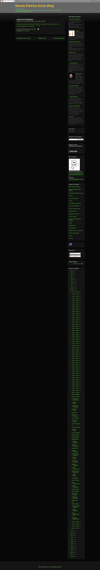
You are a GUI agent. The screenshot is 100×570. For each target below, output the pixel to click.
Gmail (70, 201)
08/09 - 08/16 (75, 334)
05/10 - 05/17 (75, 362)
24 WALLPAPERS (76, 426)
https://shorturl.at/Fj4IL (55, 10)
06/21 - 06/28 (75, 349)
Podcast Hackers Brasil (74, 208)
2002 (72, 556)
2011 (72, 537)
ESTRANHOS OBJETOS (75, 454)
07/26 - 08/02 (75, 339)
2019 (72, 281)
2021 (72, 277)
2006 (72, 548)
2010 (72, 539)
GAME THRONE (76, 423)
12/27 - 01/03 (75, 292)
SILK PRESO (75, 478)
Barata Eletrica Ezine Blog (34, 6)
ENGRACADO (75, 439)
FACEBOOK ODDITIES (75, 461)
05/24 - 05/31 (75, 358)
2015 (72, 290)
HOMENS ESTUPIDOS (75, 445)
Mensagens (74, 253)
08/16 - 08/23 (75, 332)
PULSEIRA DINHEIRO (74, 19)
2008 (72, 543)
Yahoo (70, 235)
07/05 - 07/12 (75, 345)
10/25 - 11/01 (75, 311)
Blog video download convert (76, 193)
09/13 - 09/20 (75, 324)
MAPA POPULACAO (76, 483)
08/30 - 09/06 (75, 328)
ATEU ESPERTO (76, 432)
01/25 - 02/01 (75, 521)
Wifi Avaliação (72, 228)
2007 (72, 546)
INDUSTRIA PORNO (74, 494)
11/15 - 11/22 (75, 305)
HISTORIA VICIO (74, 410)
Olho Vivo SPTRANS (74, 206)
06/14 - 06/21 (75, 352)
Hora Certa (71, 131)
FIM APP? (71, 116)
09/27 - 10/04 (75, 319)
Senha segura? (72, 216)
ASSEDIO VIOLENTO (75, 486)
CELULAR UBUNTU (74, 421)
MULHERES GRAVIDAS (75, 406)
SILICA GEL (75, 412)
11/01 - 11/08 (75, 309)
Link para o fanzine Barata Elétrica (23, 10)
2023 (72, 273)
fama (23, 30)
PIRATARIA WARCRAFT (75, 41)
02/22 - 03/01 (75, 386)
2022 (72, 275)
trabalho (27, 30)
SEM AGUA (74, 500)
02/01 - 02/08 (75, 392)
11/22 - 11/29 (75, 302)
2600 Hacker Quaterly (74, 186)
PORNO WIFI (72, 52)
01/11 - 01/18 (75, 526)
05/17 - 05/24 (75, 360)
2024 (72, 271)
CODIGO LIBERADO (75, 451)
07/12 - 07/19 (75, 343)
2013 (72, 533)
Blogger (60, 566)
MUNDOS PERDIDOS (75, 465)
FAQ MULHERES (75, 503)
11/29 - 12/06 (75, 300)
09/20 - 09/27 (75, 322)
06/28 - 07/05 (75, 347)
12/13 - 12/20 (75, 296)
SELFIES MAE (75, 491)
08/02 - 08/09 (75, 337)
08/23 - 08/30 (75, 330)
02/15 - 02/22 (75, 388)
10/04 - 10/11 (75, 317)
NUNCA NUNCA (76, 396)
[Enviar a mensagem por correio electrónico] (38, 29)
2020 (72, 279)
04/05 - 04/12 (75, 373)
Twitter (70, 222)
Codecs (71, 195)
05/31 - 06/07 (75, 356)
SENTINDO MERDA (74, 85)
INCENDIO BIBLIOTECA (75, 518)
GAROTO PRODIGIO (75, 415)
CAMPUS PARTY (74, 403)
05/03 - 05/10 (75, 364)
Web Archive (72, 225)
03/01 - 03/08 (75, 384)
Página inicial (42, 38)
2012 (72, 535)
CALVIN (77, 31)
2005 (72, 550)
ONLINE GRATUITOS (75, 468)
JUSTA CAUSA (75, 418)
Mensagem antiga (59, 38)
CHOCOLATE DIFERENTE (75, 399)
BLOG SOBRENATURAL (75, 514)
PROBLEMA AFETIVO (75, 497)
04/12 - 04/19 (75, 371)
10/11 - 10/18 (75, 315)
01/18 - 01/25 (75, 524)
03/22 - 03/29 (75, 377)
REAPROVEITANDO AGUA (75, 472)
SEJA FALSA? (78, 73)
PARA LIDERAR (75, 394)
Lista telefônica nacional (75, 203)
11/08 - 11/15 (75, 307)
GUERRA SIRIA (73, 63)
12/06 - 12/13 (75, 298)
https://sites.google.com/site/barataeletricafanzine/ (76, 174)
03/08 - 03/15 (75, 382)
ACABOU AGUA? (74, 458)
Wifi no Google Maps (74, 233)
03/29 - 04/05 (75, 375)
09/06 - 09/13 (75, 326)
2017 (72, 286)
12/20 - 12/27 (75, 294)
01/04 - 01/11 (75, 528)
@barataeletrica (28, 11)
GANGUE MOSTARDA (74, 106)
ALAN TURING (75, 480)
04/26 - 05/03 (75, 367)
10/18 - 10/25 (75, 313)
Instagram (21, 11)
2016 (72, 288)
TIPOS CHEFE (75, 437)
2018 (72, 283)
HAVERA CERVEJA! (75, 510)
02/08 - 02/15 (75, 390)
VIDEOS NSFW (73, 96)
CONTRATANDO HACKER (76, 506)
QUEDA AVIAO (75, 435)
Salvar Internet (72, 211)
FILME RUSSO (75, 489)
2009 (72, 541)
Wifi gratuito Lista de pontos (76, 230)
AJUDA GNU (75, 448)
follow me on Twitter (78, 263)
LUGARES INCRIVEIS (75, 442)
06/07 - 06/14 (75, 354)
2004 (72, 552)
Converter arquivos (73, 198)
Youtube (71, 238)
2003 (72, 554)
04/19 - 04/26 (75, 369)
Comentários (74, 256)
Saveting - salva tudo (74, 213)
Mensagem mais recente (23, 38)
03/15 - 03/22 (75, 379)
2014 (72, 531)
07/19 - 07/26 (75, 341)
